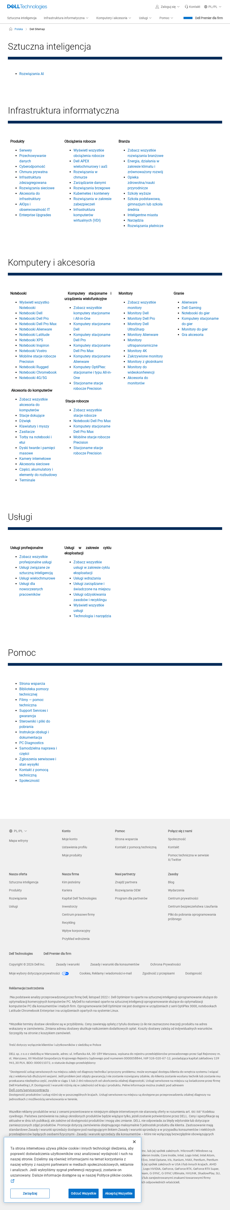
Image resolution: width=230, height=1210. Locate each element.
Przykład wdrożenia (76, 939)
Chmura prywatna (33, 172)
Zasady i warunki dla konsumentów (114, 964)
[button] (168, 6)
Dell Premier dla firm (209, 18)
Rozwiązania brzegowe (91, 188)
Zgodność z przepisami (158, 973)
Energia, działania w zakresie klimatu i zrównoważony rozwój (145, 166)
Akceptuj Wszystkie (119, 1193)
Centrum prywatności (183, 898)
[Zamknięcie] (134, 1142)
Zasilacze (27, 432)
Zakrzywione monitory (145, 356)
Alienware (189, 302)
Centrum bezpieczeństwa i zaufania (193, 906)
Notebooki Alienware (35, 329)
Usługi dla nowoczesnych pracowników (31, 589)
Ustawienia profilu (74, 847)
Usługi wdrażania (87, 578)
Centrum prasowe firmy (78, 914)
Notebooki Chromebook (38, 372)
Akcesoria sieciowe (34, 464)
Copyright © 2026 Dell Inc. (27, 964)
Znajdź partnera (126, 882)
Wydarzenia (176, 890)
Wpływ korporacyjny (76, 930)
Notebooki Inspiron (34, 345)
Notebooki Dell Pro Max (38, 324)
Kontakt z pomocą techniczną (136, 847)
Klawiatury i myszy (34, 426)
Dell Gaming (191, 308)
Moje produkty (72, 855)
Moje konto (69, 839)
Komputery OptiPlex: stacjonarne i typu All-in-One (92, 372)
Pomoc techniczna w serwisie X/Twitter (188, 857)
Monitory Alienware (143, 335)
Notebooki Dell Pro (34, 318)
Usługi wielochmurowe (37, 578)
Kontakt (173, 847)
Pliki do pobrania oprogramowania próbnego (192, 917)
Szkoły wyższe (139, 193)
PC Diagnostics (31, 743)
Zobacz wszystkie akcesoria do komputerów (33, 404)
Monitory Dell (138, 313)
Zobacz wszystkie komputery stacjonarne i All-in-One (91, 313)
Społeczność (29, 780)
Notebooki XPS (31, 340)
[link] (192, 6)
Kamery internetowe (35, 458)
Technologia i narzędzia (92, 616)
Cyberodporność (32, 166)
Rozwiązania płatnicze (145, 226)
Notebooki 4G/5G (33, 378)
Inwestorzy (69, 906)
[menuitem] (66, 18)
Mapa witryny (18, 840)
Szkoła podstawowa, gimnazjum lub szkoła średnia (145, 204)
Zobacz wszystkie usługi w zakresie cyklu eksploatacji (91, 567)
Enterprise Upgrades (35, 215)
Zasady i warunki (68, 964)
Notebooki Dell (30, 313)
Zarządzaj (30, 1193)
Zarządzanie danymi (89, 183)
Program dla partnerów (131, 898)
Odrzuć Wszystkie (83, 1193)
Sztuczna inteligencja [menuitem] (22, 18)
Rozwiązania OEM (127, 890)
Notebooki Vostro (33, 351)
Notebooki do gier (196, 313)
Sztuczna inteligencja (23, 882)
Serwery (25, 150)
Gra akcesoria (192, 335)
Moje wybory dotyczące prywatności (34, 973)
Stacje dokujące (31, 415)
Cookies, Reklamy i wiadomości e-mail (106, 973)
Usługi (13, 906)
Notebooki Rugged (34, 367)
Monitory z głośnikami (145, 361)
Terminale (27, 480)
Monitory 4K (137, 351)
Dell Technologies (21, 953)
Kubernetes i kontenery (91, 193)
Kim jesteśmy (71, 882)
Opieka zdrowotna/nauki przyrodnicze (141, 182)
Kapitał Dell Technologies (79, 898)
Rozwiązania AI (31, 74)
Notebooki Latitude (34, 335)
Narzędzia (136, 220)
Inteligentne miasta (143, 215)
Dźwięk (25, 421)
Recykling (68, 922)
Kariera (67, 890)
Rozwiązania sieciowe (36, 188)
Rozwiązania (18, 898)
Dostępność (193, 973)
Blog (171, 882)
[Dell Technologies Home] (27, 6)
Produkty (15, 890)
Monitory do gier (195, 329)
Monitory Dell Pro (141, 318)
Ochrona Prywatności (165, 964)
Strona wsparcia (32, 683)
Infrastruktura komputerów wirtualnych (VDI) (87, 215)
